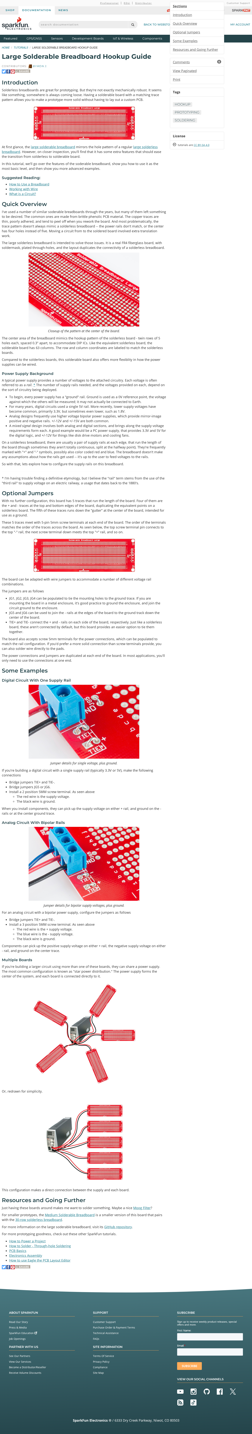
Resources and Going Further (195, 49)
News (63, 10)
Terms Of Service (103, 1356)
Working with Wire (23, 189)
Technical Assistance (106, 1333)
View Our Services (20, 1361)
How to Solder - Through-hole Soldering (40, 1246)
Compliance (100, 1367)
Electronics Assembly (25, 1255)
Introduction (182, 15)
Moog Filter (142, 1208)
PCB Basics (17, 1250)
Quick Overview (185, 23)
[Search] (132, 24)
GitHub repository (118, 1227)
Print (176, 79)
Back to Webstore (159, 24)
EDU (127, 3)
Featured (14, 38)
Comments (196, 62)
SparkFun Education (21, 1333)
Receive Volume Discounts (25, 1373)
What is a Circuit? (22, 194)
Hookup (182, 104)
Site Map (98, 1373)
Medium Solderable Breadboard (70, 1215)
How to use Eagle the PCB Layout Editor (39, 1260)
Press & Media (18, 1327)
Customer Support (238, 3)
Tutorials (21, 47)
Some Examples (185, 41)
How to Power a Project (27, 1241)
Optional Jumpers (186, 32)
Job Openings (17, 1339)
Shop (10, 10)
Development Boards (88, 38)
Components (152, 38)
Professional (109, 3)
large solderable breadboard (53, 147)
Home (6, 47)
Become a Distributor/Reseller (27, 1367)
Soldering (185, 120)
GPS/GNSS (34, 38)
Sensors (57, 38)
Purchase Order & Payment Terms (114, 1327)
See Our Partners (19, 1356)
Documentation (36, 10)
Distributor (143, 3)
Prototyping (187, 112)
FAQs (96, 1339)
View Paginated (185, 71)
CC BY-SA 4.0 (201, 145)
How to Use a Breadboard (29, 184)
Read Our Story (18, 1322)
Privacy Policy (101, 1361)
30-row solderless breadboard (38, 1219)
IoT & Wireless (123, 38)
